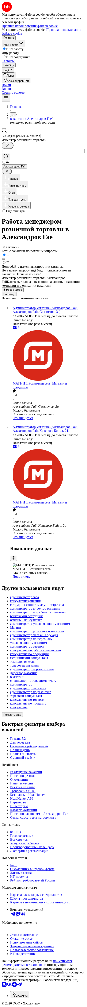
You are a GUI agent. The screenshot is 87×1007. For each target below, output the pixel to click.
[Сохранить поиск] (6, 156)
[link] (9, 75)
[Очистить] (8, 145)
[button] (6, 85)
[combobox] (21, 136)
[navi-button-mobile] (6, 97)
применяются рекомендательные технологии (37, 963)
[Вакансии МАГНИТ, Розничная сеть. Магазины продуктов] (48, 356)
